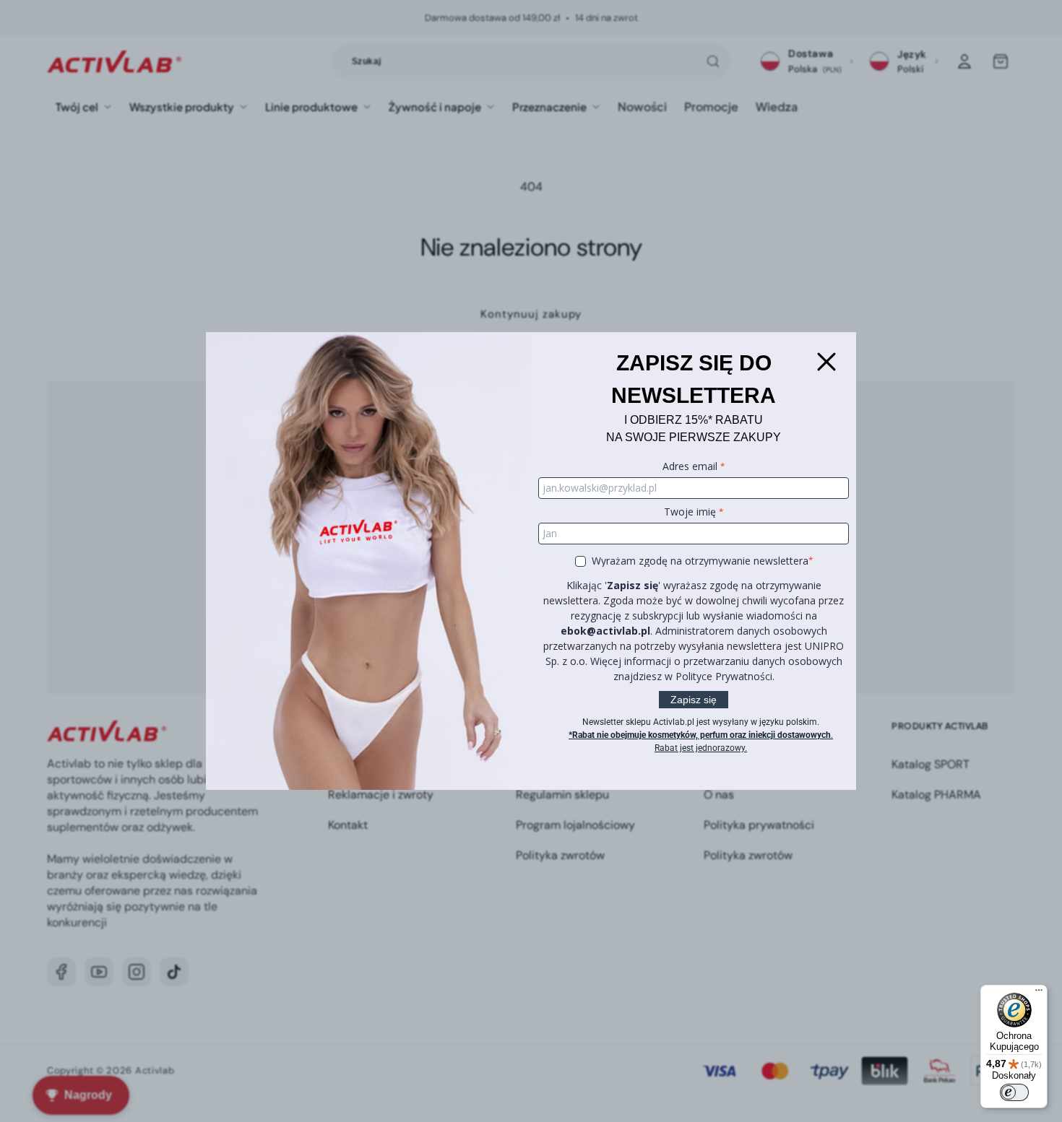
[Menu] (1039, 993)
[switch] (1014, 1092)
